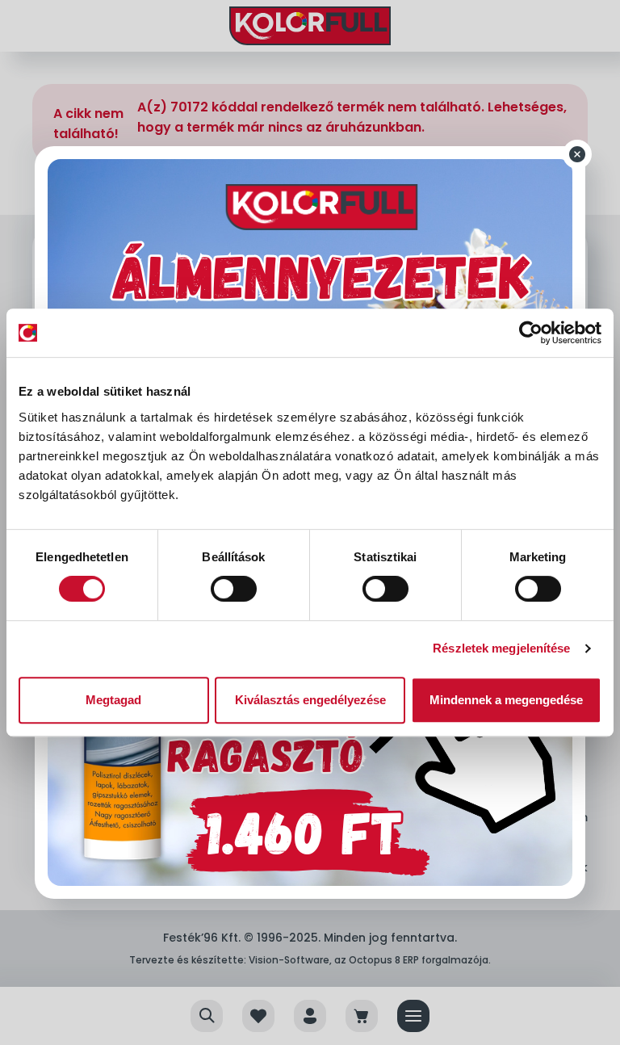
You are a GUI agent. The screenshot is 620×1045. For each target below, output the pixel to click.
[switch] (234, 589)
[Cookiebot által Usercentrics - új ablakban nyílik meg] (530, 333)
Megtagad (113, 700)
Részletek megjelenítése (501, 648)
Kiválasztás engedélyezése (310, 700)
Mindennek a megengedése (506, 700)
